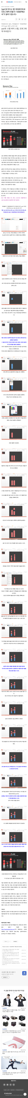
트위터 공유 (22, 19)
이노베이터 (12, 6)
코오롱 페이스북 (10, 1084)
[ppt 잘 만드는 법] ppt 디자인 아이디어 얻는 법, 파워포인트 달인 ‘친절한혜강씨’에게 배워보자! (11, 963)
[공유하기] (8, 941)
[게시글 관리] (10, 941)
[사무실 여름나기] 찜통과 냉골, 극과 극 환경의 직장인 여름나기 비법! (10, 950)
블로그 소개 (6, 1090)
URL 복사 (25, 19)
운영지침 (12, 1090)
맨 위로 (25, 1094)
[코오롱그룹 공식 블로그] (14, 2)
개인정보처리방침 (19, 1090)
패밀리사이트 (13, 1080)
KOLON (5, 1093)
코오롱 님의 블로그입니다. (8, 974)
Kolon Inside (7, 6)
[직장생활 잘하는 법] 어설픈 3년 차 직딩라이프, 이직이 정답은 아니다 (10, 959)
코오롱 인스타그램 (13, 1084)
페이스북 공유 (16, 19)
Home (2, 6)
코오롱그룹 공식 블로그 (9, 972)
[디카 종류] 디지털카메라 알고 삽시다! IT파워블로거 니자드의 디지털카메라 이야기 (10, 953)
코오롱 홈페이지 (4, 1084)
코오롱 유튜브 (7, 1084)
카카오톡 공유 (19, 19)
